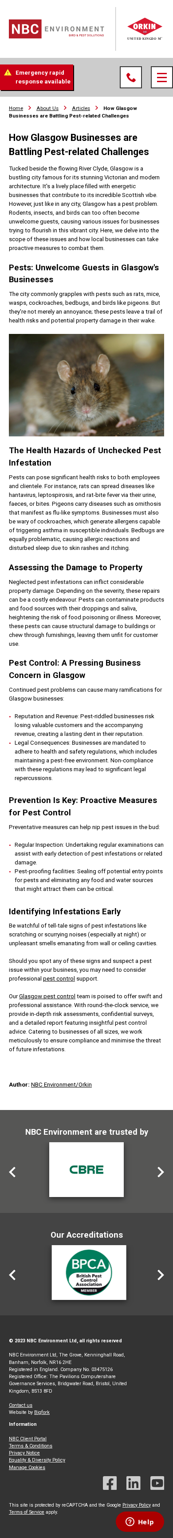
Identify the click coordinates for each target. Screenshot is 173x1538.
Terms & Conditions (30, 1446)
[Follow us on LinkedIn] (133, 1484)
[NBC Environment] (86, 29)
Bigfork (42, 1412)
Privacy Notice (24, 1453)
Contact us (20, 1405)
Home (16, 108)
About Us (47, 108)
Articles (81, 108)
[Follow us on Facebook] (110, 1484)
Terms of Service (26, 1512)
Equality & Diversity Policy (37, 1460)
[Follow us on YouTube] (157, 1484)
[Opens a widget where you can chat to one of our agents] (139, 1522)
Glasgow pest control (47, 996)
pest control (59, 978)
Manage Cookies (27, 1467)
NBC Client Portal (28, 1439)
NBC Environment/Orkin (61, 1084)
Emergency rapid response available (43, 77)
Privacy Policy (136, 1505)
